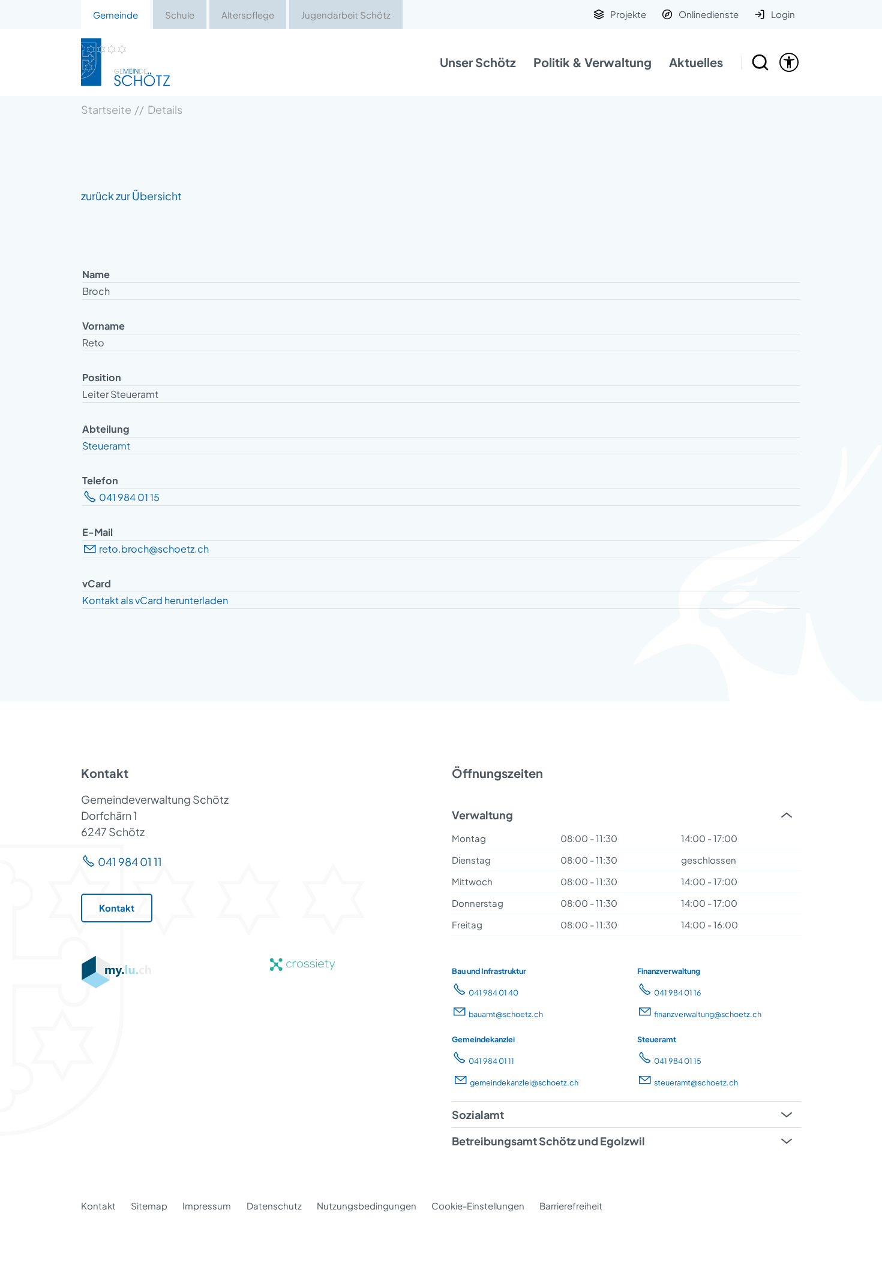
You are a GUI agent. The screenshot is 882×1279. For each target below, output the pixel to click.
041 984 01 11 (130, 861)
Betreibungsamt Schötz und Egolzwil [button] (548, 1141)
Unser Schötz (478, 62)
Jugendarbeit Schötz (346, 14)
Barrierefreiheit (570, 1205)
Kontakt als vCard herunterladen (155, 600)
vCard (96, 583)
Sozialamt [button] (478, 1114)
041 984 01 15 (129, 497)
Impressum (206, 1205)
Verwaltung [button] (482, 815)
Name (96, 274)
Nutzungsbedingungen (366, 1205)
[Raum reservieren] (760, 62)
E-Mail (97, 532)
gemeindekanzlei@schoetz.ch (524, 1082)
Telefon (100, 480)
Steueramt (106, 445)
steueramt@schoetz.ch (696, 1082)
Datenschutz (274, 1205)
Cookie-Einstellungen (477, 1205)
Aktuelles (696, 62)
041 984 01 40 (493, 992)
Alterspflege (247, 14)
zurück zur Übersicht (131, 196)
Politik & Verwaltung (592, 62)
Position (101, 377)
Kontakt (98, 1205)
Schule (179, 14)
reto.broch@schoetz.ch (154, 548)
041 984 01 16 (677, 992)
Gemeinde (115, 14)
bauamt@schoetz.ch (506, 1014)
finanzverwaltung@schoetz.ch (707, 1014)
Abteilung (106, 429)
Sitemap (149, 1205)
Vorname (103, 325)
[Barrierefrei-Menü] (789, 62)
